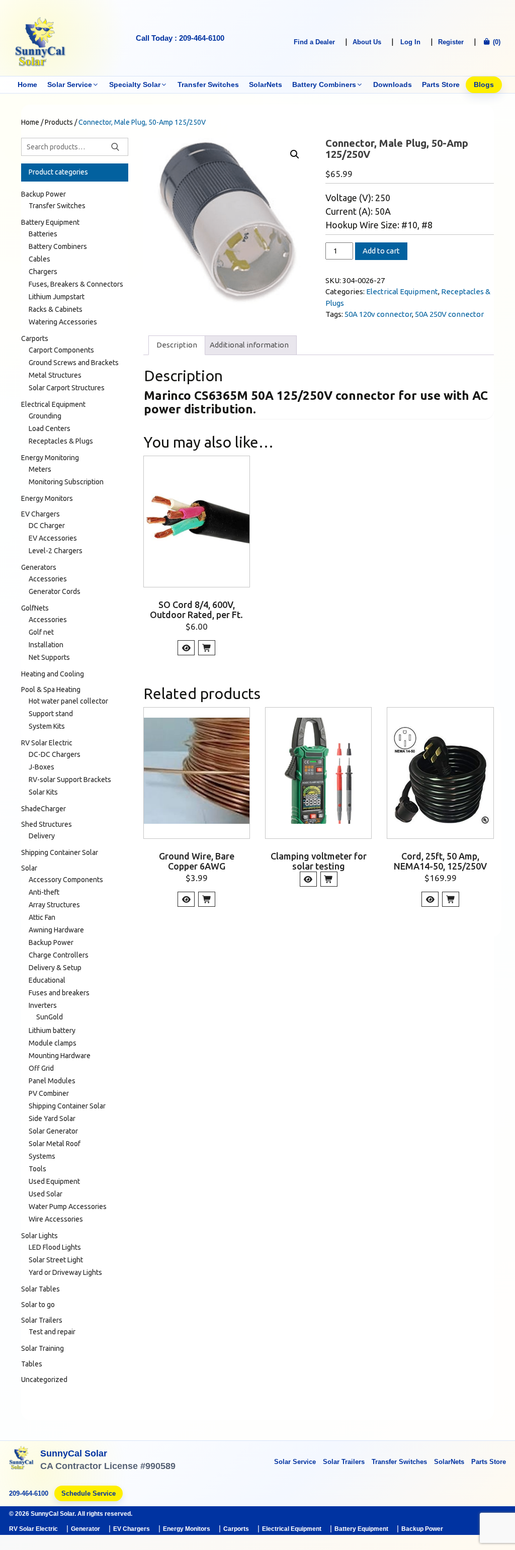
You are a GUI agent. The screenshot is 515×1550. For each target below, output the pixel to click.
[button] (295, 154)
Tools (37, 1169)
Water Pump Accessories (68, 1206)
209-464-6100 (28, 1493)
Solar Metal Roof (54, 1144)
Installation (46, 645)
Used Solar (45, 1194)
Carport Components (61, 350)
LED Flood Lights (55, 1247)
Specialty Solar (134, 84)
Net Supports (49, 657)
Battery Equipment (50, 222)
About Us (367, 42)
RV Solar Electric (46, 743)
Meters (40, 469)
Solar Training (42, 1348)
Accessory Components (66, 880)
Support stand (51, 714)
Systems (42, 1156)
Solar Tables (40, 1289)
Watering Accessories (63, 322)
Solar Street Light (56, 1260)
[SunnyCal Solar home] (21, 1461)
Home (27, 84)
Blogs (484, 84)
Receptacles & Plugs (61, 441)
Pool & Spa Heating (50, 689)
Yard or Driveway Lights (65, 1272)
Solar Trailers (41, 1320)
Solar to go (38, 1305)
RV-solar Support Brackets (70, 780)
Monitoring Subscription (66, 482)
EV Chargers (40, 514)
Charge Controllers (59, 955)
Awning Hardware (56, 930)
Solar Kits (43, 792)
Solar (29, 868)
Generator (85, 1528)
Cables (39, 259)
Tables (31, 1364)
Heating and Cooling (52, 674)
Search (115, 146)
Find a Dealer (314, 42)
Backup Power (43, 194)
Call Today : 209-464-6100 (180, 38)
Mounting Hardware (60, 1056)
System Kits (47, 726)
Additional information (249, 344)
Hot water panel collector (68, 701)
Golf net (41, 632)
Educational (47, 980)
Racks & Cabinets (55, 309)
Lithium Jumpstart (56, 297)
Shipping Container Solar (59, 852)
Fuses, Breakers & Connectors (76, 284)
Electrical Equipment (402, 291)
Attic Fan (42, 917)
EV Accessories (53, 538)
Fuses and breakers (59, 993)
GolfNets (35, 608)
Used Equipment (54, 1181)
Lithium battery (52, 1030)
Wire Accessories (56, 1219)
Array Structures (54, 905)
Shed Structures (46, 824)
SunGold (49, 1017)
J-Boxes (41, 767)
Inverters (43, 1005)
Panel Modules (52, 1081)
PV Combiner (49, 1093)
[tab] (176, 345)
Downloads (392, 84)
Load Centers (49, 428)
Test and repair (52, 1332)
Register (451, 42)
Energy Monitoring (50, 458)
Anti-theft (44, 892)
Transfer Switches (208, 84)
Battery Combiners (324, 84)
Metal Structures (55, 375)
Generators (38, 567)
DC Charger (47, 526)
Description (176, 344)
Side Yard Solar (52, 1118)
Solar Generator (53, 1131)
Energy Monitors (47, 498)
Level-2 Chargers (55, 551)
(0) (495, 42)
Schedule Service (88, 1493)
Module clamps (52, 1043)
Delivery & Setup (55, 968)
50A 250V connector (449, 314)
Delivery (42, 836)
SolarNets (265, 84)
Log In (410, 42)
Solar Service (69, 84)
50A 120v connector (378, 314)
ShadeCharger (43, 809)
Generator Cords (54, 591)
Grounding (45, 416)
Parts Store (441, 84)
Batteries (43, 234)
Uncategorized (44, 1379)
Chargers (43, 272)
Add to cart (381, 250)
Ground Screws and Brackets (74, 363)
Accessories (48, 579)
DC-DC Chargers (54, 754)
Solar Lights (39, 1236)
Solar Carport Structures (67, 388)
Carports (34, 338)
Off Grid (41, 1068)
